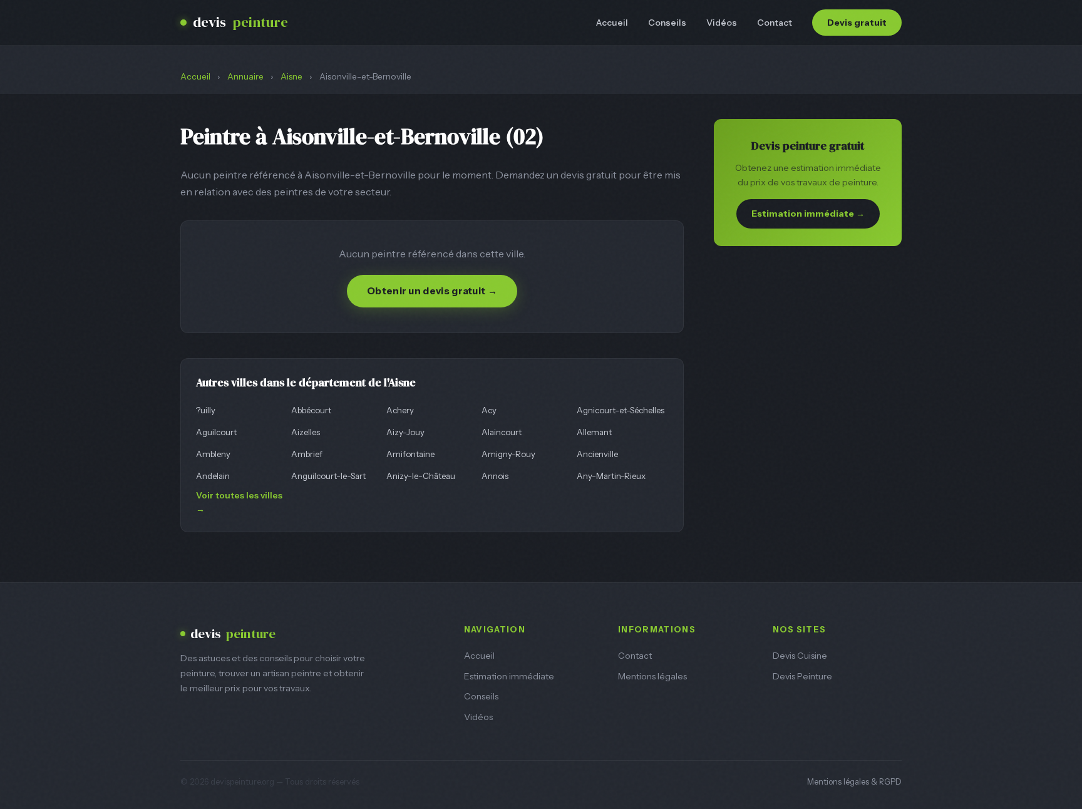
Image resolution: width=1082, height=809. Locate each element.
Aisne (291, 76)
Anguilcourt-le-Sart (328, 476)
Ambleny (213, 454)
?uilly (205, 410)
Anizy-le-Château (420, 476)
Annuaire (245, 76)
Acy (489, 410)
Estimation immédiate (509, 676)
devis (240, 22)
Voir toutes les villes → (239, 502)
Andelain (213, 476)
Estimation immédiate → (808, 213)
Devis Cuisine (800, 655)
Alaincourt (502, 432)
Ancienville (597, 454)
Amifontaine (410, 454)
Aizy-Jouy (405, 432)
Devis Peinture (802, 676)
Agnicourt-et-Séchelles (620, 410)
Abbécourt (311, 410)
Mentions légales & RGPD (854, 781)
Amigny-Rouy (508, 454)
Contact (774, 22)
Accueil (612, 22)
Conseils (667, 22)
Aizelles (305, 432)
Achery (400, 410)
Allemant (594, 432)
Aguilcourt (216, 432)
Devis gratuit (857, 22)
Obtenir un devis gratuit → (432, 291)
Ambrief (306, 454)
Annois (495, 476)
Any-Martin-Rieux (611, 476)
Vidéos (721, 22)
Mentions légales (652, 676)
